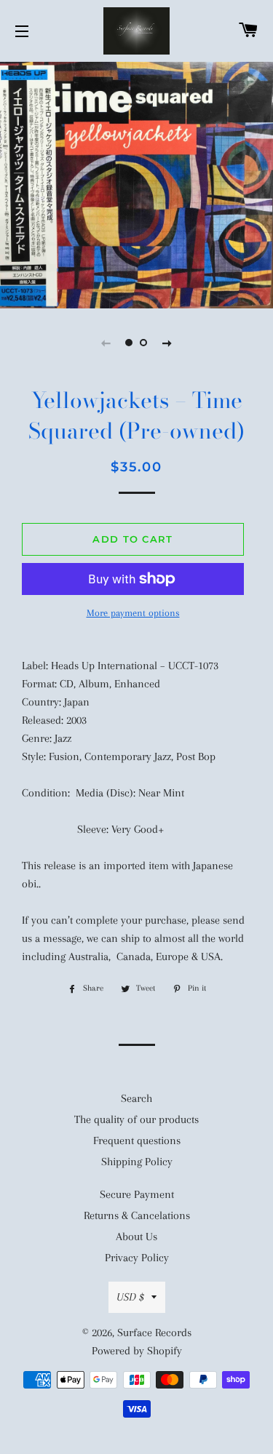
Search (136, 1098)
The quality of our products (136, 1119)
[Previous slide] (106, 343)
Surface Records (154, 1332)
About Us (136, 1236)
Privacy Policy (137, 1257)
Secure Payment (137, 1194)
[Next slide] (167, 343)
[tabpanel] (136, 183)
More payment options (133, 612)
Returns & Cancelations (137, 1215)
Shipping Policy (137, 1161)
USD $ (130, 1296)
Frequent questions (137, 1140)
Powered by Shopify (137, 1350)
